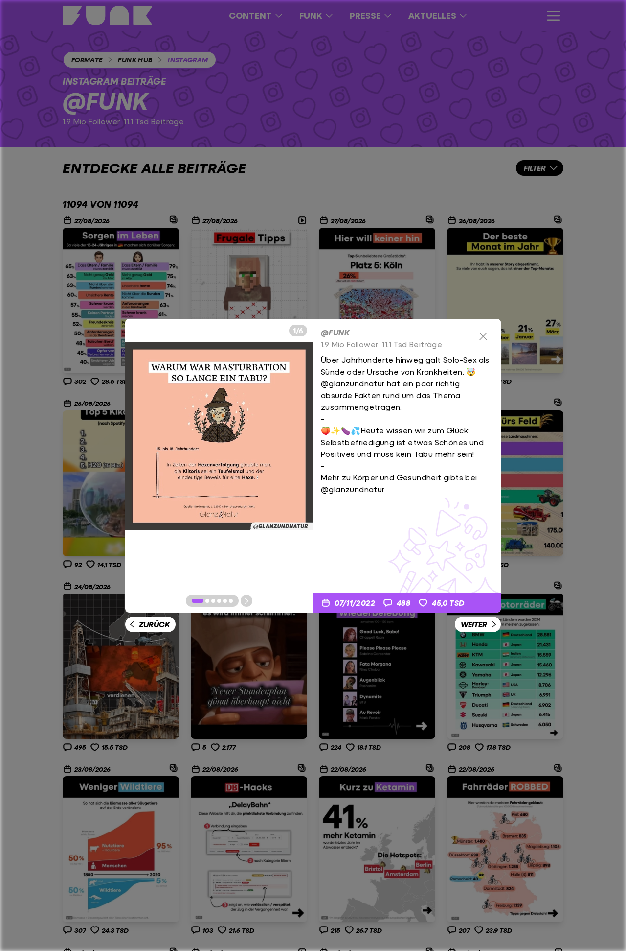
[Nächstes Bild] (246, 601)
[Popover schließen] (483, 336)
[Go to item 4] (219, 601)
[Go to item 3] (213, 601)
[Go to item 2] (207, 601)
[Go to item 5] (225, 601)
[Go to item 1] (197, 601)
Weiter (474, 624)
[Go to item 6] (231, 601)
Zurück (154, 624)
